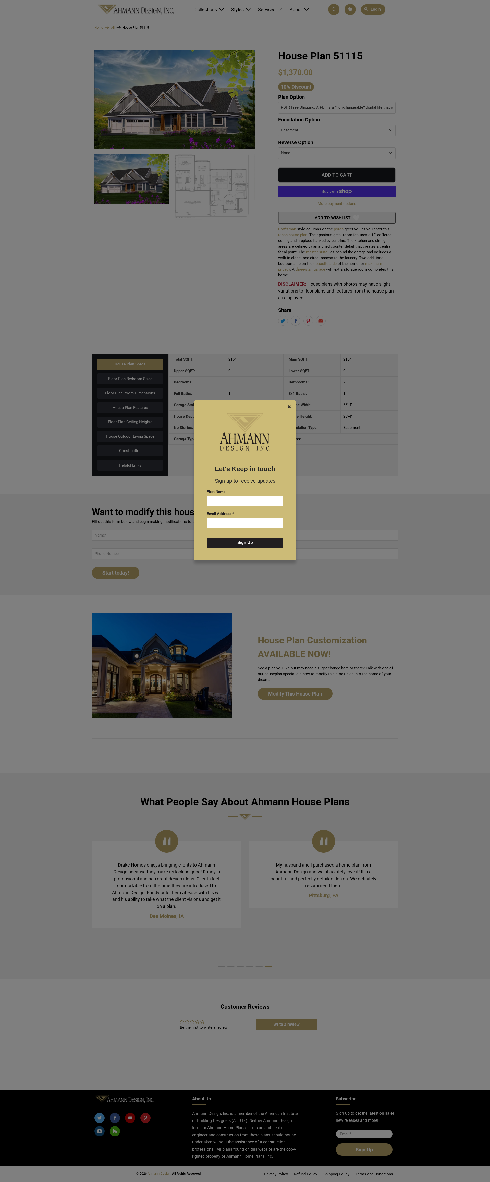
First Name (216, 492)
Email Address (220, 513)
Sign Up (245, 542)
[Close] (289, 407)
